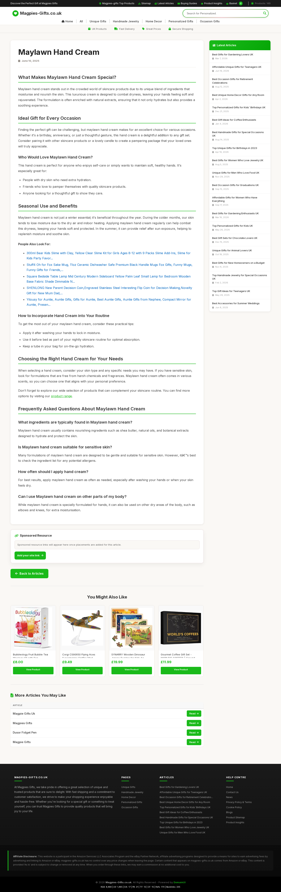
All (81, 21)
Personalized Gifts (181, 21)
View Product (33, 669)
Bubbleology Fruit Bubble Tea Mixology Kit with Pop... (30, 655)
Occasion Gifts (210, 21)
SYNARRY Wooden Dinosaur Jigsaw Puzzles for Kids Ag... (128, 655)
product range (61, 396)
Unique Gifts (98, 21)
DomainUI (180, 882)
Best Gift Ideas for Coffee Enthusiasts (181, 812)
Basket (235, 3)
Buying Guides (189, 3)
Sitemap (146, 3)
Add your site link (28, 555)
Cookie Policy (234, 807)
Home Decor (154, 21)
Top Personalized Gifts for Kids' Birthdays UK (185, 807)
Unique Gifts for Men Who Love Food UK (182, 832)
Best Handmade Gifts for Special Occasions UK (186, 817)
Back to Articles (31, 573)
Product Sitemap (235, 817)
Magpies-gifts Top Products (118, 3)
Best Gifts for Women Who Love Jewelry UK (184, 827)
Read (192, 713)
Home (69, 21)
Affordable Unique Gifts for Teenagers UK (183, 792)
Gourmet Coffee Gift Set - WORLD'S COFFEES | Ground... (179, 655)
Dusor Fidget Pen (25, 732)
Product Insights (213, 3)
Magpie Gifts (22, 742)
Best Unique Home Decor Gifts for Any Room (185, 802)
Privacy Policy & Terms (239, 802)
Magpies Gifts (22, 723)
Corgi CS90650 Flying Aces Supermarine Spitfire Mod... (78, 655)
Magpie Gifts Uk (24, 713)
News (229, 797)
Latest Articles (166, 3)
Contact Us (232, 792)
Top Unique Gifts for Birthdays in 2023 (181, 822)
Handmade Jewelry (126, 21)
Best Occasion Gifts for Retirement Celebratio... (186, 797)
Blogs (229, 812)
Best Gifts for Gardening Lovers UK (179, 787)
